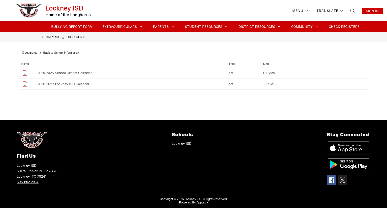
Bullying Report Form (72, 27)
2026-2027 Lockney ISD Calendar (63, 84)
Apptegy (202, 202)
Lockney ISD (50, 37)
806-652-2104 (27, 182)
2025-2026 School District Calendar (64, 73)
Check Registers (344, 27)
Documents (77, 37)
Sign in (372, 11)
